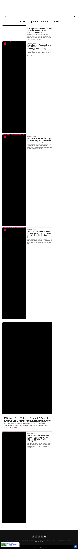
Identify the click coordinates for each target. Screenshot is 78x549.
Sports (45, 16)
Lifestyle (51, 16)
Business (40, 16)
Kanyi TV (35, 16)
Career (57, 16)
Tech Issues (69, 540)
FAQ (56, 540)
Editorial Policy (31, 540)
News (21, 16)
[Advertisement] (39, 7)
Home (17, 16)
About (11, 540)
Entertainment (27, 16)
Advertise (23, 540)
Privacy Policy (61, 540)
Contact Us (17, 540)
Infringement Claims (41, 540)
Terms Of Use (50, 540)
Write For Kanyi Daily (40, 541)
